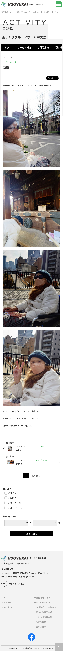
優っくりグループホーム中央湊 (28, 12)
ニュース (5, 597)
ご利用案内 (43, 47)
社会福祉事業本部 (44, 617)
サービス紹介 (24, 47)
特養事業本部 (42, 621)
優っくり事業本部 (44, 612)
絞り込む (33, 533)
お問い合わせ (7, 607)
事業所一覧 (6, 602)
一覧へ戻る (35, 475)
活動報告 (47, 12)
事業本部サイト (7, 12)
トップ (7, 47)
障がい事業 (41, 626)
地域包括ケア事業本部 (46, 607)
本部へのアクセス (16, 583)
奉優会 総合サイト (42, 597)
